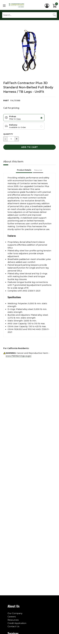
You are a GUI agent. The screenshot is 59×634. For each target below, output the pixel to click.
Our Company (15, 613)
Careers (12, 616)
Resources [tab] (38, 170)
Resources (13, 620)
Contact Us (13, 626)
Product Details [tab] (24, 170)
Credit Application (17, 623)
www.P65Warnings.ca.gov (18, 356)
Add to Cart (29, 147)
